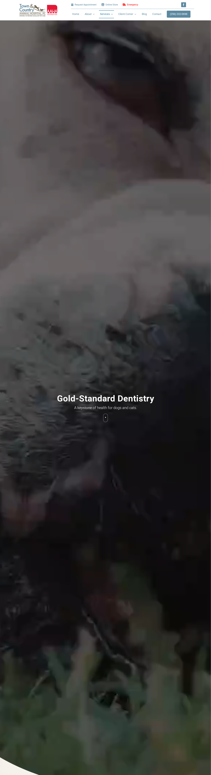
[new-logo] (38, 5)
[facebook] (183, 4)
